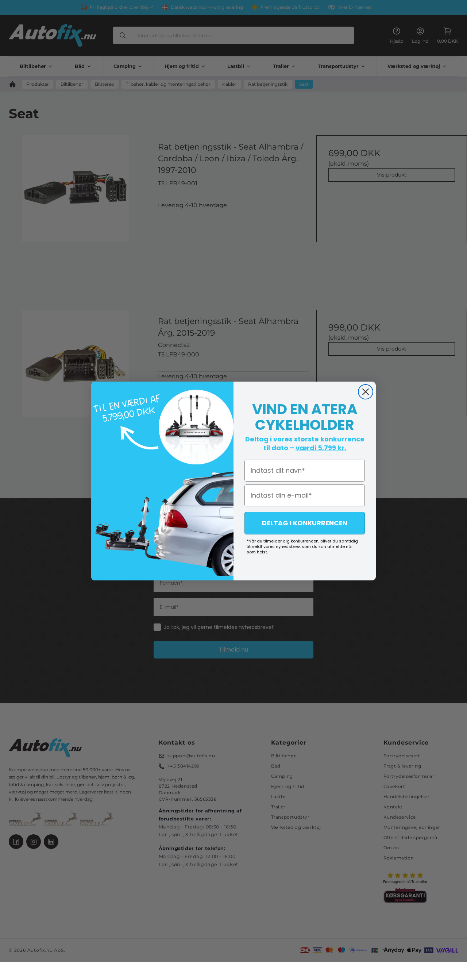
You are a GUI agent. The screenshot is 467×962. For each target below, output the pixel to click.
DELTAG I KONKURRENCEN (304, 523)
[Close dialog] (365, 392)
